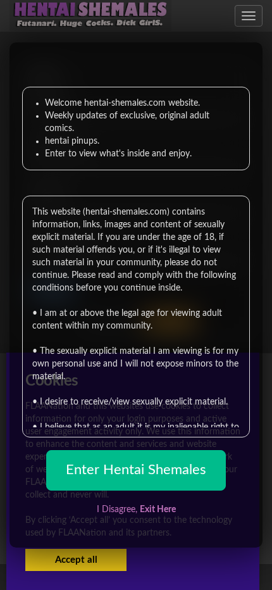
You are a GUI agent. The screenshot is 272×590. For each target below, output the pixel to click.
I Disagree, (136, 509)
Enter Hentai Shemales (136, 470)
